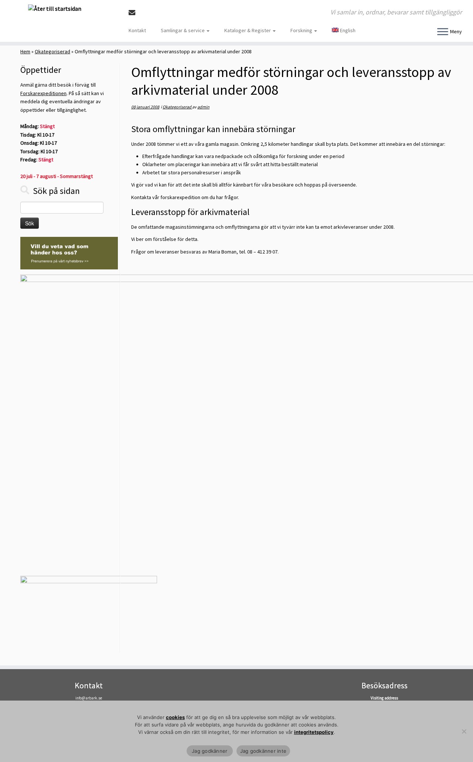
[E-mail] (134, 13)
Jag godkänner (209, 751)
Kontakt (137, 30)
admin (203, 107)
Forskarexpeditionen (43, 93)
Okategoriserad (52, 51)
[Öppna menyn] (442, 32)
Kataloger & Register (248, 30)
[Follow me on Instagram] (155, 13)
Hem (25, 51)
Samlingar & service (183, 30)
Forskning (301, 30)
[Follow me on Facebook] (145, 13)
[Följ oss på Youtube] (165, 13)
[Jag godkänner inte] (463, 731)
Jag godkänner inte (263, 751)
